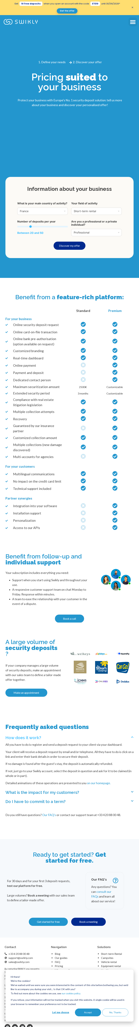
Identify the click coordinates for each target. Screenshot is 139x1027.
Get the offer (67, 10)
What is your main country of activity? (42, 203)
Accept (88, 1012)
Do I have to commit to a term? (35, 801)
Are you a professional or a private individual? (94, 223)
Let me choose (60, 1012)
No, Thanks (115, 1012)
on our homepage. (99, 783)
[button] (132, 21)
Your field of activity (84, 203)
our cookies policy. (71, 993)
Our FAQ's (49, 815)
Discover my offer (69, 245)
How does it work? (23, 737)
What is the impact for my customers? (42, 792)
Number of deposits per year (36, 221)
